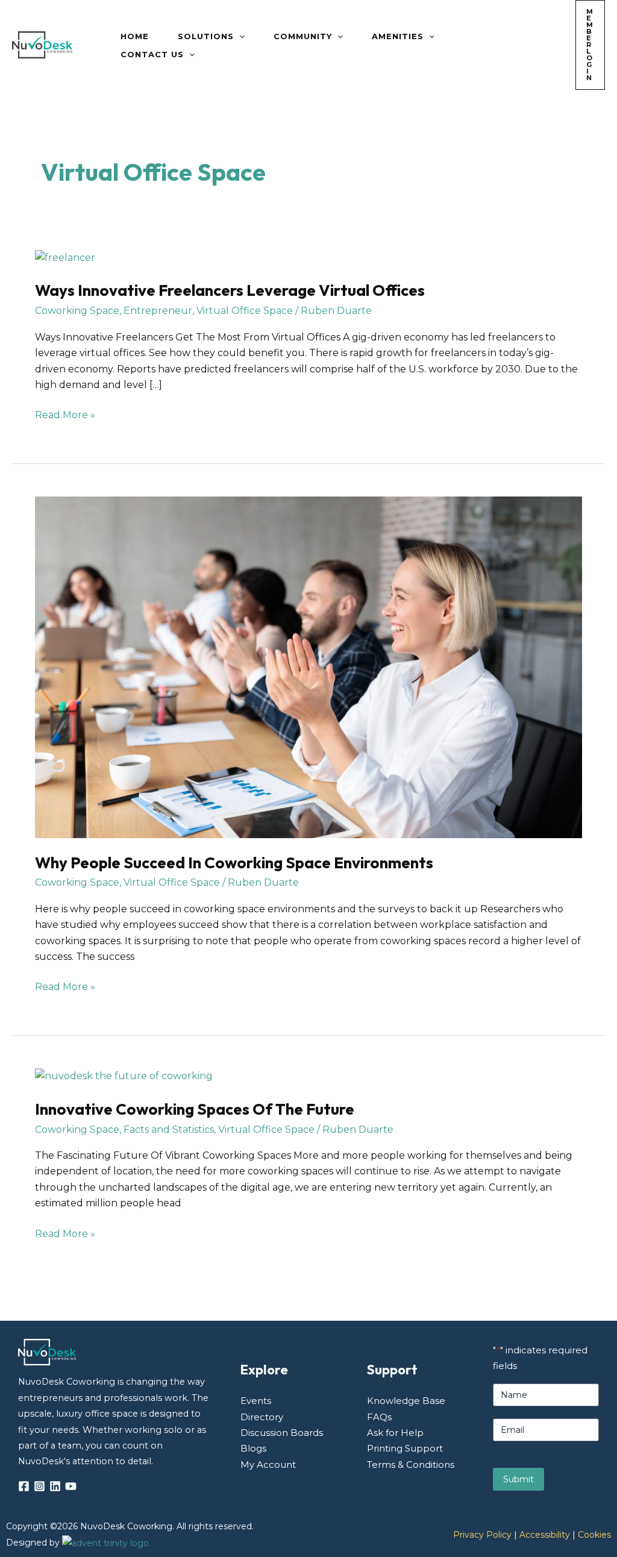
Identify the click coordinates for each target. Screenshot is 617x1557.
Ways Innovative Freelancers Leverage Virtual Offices (230, 290)
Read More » (65, 414)
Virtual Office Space (244, 310)
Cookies (594, 1534)
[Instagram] (39, 1486)
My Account (268, 1464)
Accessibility (544, 1534)
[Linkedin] (55, 1486)
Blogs (253, 1448)
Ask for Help (395, 1432)
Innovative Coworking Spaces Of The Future (194, 1109)
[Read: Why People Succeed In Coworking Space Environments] (308, 666)
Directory (261, 1417)
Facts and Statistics (169, 1129)
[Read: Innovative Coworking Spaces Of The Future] (124, 1076)
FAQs (379, 1417)
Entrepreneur (158, 310)
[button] (239, 36)
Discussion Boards (281, 1432)
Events (255, 1400)
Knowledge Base (406, 1400)
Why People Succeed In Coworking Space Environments (234, 862)
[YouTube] (71, 1486)
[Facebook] (24, 1486)
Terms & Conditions (410, 1464)
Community (303, 36)
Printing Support (405, 1448)
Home (135, 36)
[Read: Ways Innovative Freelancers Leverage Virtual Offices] (65, 257)
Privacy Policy (482, 1534)
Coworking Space (77, 310)
